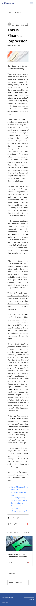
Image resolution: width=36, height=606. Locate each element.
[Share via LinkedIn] (18, 518)
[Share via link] (23, 518)
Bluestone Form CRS (29, 596)
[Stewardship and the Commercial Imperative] (19, 543)
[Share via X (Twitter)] (13, 518)
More (17, 13)
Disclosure (31, 599)
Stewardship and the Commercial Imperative (17, 555)
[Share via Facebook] (8, 518)
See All (26, 532)
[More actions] (27, 24)
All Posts (8, 13)
